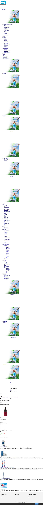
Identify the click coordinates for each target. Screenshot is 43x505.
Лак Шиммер (5, 233)
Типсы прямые (6, 276)
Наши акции (11, 379)
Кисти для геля (6, 227)
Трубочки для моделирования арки (7, 257)
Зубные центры (6, 51)
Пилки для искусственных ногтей (7, 263)
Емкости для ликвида (7, 247)
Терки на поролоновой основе (7, 271)
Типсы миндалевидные (7, 275)
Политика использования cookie (32, 497)
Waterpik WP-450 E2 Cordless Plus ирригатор (5, 478)
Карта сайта (16, 496)
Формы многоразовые (6, 278)
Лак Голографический (6, 230)
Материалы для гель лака (7, 211)
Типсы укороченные (6, 277)
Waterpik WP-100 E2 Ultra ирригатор (4, 446)
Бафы (6, 262)
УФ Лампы (5, 236)
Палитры (7, 252)
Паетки (5, 215)
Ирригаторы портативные (7, 50)
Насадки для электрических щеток (6, 33)
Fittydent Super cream (2, 489)
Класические (5, 40)
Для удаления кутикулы (7, 239)
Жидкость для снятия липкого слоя (6, 223)
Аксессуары (5, 245)
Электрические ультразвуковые (6, 45)
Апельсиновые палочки (7, 246)
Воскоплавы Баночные (7, 159)
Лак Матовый (5, 232)
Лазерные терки (7, 268)
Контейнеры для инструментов (7, 251)
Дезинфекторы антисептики (6, 219)
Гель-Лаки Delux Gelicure (7, 209)
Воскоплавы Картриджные (6, 160)
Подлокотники (7, 253)
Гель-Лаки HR (6, 210)
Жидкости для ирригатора (7, 52)
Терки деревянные (8, 269)
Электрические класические (6, 43)
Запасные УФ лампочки (7, 237)
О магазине (16, 495)
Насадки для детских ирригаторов (6, 32)
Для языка (5, 39)
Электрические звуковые (7, 44)
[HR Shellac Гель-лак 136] (5, 416)
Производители (3, 497)
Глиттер (5, 213)
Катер (6, 249)
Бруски (5, 242)
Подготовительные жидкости (6, 207)
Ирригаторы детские (6, 30)
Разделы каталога (3, 496)
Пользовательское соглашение (32, 495)
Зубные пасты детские (6, 27)
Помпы (6, 254)
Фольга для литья (6, 217)
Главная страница (3, 495)
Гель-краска (5, 206)
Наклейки (5, 214)
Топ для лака (5, 234)
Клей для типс (7, 250)
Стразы (5, 216)
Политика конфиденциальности (32, 496)
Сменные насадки (6, 41)
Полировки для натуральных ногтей (6, 266)
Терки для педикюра (6, 267)
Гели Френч (5, 205)
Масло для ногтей (6, 240)
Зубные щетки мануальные (6, 28)
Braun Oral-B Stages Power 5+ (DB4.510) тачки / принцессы (7, 467)
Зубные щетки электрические (6, 29)
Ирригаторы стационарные (6, 49)
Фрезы (5, 258)
